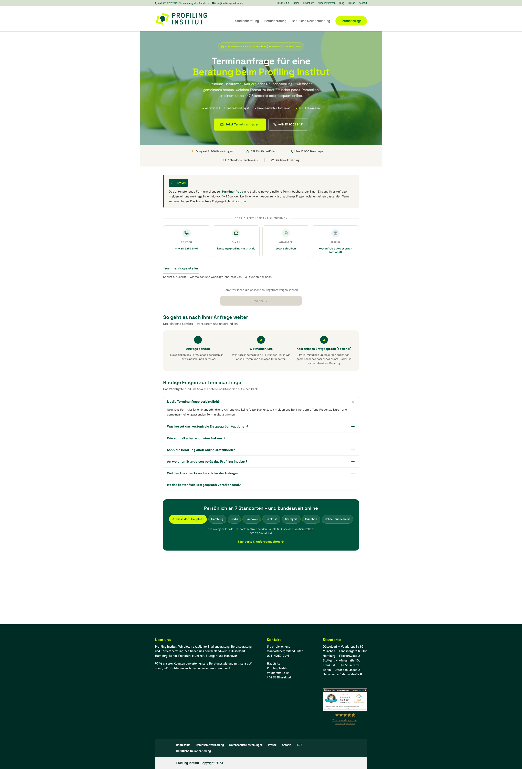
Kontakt (363, 3)
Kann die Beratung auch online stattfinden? (201, 450)
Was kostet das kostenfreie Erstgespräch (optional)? (207, 426)
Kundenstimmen (327, 3)
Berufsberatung (275, 21)
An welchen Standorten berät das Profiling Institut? (207, 461)
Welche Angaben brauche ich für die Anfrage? (202, 473)
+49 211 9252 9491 (168, 3)
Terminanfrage (351, 21)
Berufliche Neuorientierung (311, 21)
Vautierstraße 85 (304, 529)
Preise (296, 3)
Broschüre (308, 3)
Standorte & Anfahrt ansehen (259, 541)
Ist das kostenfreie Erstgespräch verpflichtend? (204, 485)
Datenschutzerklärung (210, 745)
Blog (341, 3)
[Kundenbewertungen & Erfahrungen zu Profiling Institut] (345, 710)
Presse (351, 3)
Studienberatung (247, 21)
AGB (299, 745)
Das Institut (282, 3)
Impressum (183, 745)
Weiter (258, 301)
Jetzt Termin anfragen (242, 124)
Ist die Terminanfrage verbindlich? (193, 401)
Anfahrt (286, 745)
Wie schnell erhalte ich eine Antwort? (196, 438)
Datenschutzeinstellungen (246, 745)
